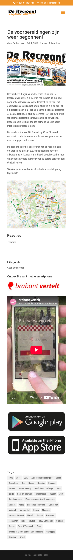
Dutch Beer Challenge (44, 488)
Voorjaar (12, 537)
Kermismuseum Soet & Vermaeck (40, 499)
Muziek (30, 515)
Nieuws (43, 43)
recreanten (13, 521)
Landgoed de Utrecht (36, 505)
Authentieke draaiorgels (42, 478)
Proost (40, 515)
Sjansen (59, 521)
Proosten (50, 515)
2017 (26, 478)
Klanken (12, 505)
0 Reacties (54, 43)
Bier (23, 483)
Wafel (22, 537)
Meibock (12, 510)
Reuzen (32, 521)
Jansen (53, 494)
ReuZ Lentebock (46, 521)
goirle (11, 494)
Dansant (51, 483)
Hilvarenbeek (40, 494)
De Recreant (19, 43)
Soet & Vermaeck (25, 526)
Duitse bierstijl (25, 488)
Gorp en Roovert (24, 494)
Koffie (21, 505)
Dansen (12, 488)
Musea (36, 510)
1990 (11, 478)
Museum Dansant (16, 515)
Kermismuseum (15, 499)
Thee (39, 526)
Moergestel (25, 510)
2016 (18, 478)
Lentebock (53, 505)
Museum (46, 510)
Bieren (31, 483)
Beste (58, 478)
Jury (61, 494)
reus (23, 521)
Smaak (12, 526)
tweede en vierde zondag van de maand (26, 532)
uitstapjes (50, 532)
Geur (59, 488)
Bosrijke (41, 483)
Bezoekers (13, 483)
